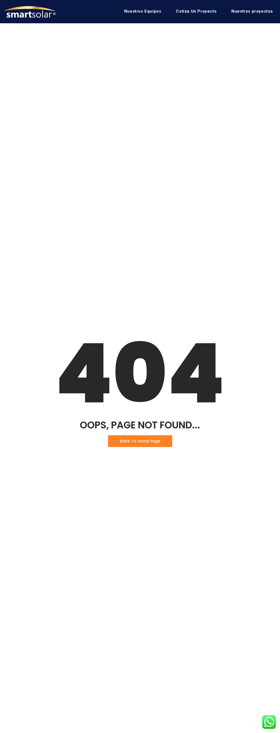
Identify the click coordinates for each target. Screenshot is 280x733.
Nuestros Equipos (142, 11)
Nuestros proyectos (252, 11)
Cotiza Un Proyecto (196, 11)
